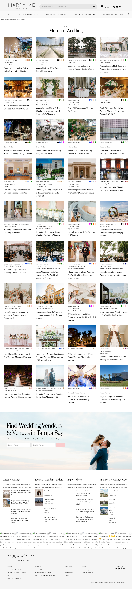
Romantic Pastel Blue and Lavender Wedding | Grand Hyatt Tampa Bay (21, 510)
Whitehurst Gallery (112, 509)
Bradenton (103, 60)
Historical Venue (46, 228)
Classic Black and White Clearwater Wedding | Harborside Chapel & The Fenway (21, 492)
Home (2, 19)
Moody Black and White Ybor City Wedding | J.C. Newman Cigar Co (16, 107)
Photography (48, 495)
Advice (8, 575)
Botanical (38, 105)
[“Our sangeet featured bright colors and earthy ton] (25, 540)
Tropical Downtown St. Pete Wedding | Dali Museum (82, 233)
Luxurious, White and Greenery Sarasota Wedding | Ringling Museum (81, 67)
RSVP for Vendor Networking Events (45, 575)
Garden (75, 62)
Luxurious (102, 226)
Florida (102, 224)
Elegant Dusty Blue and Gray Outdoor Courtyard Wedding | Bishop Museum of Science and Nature (50, 357)
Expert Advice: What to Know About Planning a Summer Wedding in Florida (84, 493)
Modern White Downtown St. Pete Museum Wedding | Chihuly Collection (18, 152)
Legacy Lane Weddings (112, 501)
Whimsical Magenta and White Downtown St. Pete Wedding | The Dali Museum (82, 317)
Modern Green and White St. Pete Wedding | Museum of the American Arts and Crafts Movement (49, 111)
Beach (106, 353)
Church (107, 105)
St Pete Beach (113, 522)
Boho (69, 147)
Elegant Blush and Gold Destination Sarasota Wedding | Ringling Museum (17, 395)
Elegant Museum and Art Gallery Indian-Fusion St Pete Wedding (16, 70)
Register (106, 7)
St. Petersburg (105, 100)
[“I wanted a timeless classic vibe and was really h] (57, 540)
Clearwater (15, 497)
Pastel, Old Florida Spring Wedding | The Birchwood (81, 109)
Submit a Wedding (40, 570)
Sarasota (71, 60)
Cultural (6, 226)
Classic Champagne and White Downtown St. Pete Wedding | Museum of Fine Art (47, 275)
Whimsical (71, 311)
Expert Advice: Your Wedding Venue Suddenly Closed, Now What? (84, 502)
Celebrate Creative (120, 582)
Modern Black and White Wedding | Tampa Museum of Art (49, 70)
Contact (67, 575)
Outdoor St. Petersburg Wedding (50, 268)
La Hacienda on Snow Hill (114, 492)
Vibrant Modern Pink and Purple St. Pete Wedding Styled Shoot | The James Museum (81, 275)
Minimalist (102, 268)
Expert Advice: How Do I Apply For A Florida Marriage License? (85, 510)
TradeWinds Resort (112, 519)
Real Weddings (10, 63)
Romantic (38, 228)
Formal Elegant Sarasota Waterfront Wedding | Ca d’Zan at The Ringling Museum (49, 315)
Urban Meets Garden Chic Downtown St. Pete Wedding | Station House (113, 313)
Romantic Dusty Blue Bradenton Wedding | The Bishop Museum (16, 271)
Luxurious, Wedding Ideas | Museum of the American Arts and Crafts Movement (49, 192)
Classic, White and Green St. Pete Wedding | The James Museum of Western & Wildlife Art (112, 111)
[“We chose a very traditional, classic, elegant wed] (123, 540)
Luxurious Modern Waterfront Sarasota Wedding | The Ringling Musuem (111, 232)
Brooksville (112, 495)
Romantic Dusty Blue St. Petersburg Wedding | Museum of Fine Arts (17, 191)
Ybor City (7, 100)
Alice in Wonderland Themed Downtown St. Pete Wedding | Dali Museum (80, 399)
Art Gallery (12, 65)
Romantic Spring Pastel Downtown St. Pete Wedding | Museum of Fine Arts (82, 191)
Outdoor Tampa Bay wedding (114, 268)
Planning (47, 512)
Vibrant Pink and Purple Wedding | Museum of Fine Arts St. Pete (80, 152)
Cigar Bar (12, 102)
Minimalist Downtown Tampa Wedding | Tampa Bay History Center (113, 273)
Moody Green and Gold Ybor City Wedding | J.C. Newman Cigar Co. (112, 189)
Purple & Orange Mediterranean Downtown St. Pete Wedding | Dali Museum (112, 399)
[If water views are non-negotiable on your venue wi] (8, 540)
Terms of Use (68, 570)
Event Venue (108, 62)
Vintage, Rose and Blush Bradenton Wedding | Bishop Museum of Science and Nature (113, 68)
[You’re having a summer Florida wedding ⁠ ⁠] (107, 540)
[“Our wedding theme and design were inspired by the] (41, 540)
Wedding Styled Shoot (45, 184)
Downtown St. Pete (11, 60)
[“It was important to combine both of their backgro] (74, 540)
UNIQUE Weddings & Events (50, 509)
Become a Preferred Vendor (43, 572)
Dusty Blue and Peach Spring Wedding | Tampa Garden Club (19, 519)
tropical (70, 228)
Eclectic (38, 147)
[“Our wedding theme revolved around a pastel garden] (91, 540)
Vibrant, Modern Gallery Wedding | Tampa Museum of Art (48, 152)
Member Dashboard (88, 572)
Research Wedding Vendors (14, 570)
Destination (103, 308)
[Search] (94, 6)
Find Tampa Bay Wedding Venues (16, 572)
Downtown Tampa (42, 60)
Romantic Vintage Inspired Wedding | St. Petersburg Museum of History (49, 395)
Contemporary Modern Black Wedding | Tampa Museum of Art (112, 152)
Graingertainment (49, 500)
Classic (6, 65)
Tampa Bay (14, 513)
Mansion (108, 226)
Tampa (13, 522)
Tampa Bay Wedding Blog (10, 19)
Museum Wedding (15, 266)
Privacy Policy (68, 572)
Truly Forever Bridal (49, 517)
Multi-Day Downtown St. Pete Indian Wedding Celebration (17, 231)
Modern (70, 268)
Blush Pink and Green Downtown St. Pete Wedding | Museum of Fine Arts (17, 355)
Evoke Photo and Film (48, 492)
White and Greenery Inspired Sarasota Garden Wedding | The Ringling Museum (81, 357)
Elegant (70, 186)
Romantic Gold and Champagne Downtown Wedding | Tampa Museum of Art (16, 315)
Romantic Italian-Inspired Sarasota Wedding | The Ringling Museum (48, 233)
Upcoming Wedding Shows (14, 578)
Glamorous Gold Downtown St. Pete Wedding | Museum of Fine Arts (113, 358)
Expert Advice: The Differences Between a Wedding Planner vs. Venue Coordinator (84, 519)
